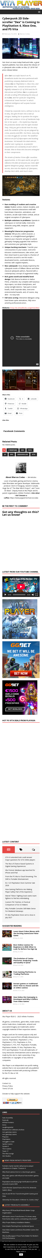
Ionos (4, 1125)
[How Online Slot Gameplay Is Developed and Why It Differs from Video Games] (7, 1002)
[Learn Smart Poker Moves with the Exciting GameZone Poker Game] (7, 936)
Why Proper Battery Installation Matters (16, 1222)
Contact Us (6, 1083)
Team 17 (5, 1151)
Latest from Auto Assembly (17, 1205)
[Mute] (33, 595)
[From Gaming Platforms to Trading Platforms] (7, 976)
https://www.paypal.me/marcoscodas (24, 498)
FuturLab (5, 1120)
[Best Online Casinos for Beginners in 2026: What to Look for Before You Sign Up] (7, 949)
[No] (39, 1250)
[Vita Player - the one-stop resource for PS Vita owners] (21, 8)
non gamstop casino (9, 1132)
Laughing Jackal (7, 1127)
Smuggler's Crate (8, 1142)
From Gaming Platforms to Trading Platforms (24, 973)
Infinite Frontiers (8, 1122)
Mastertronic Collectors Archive (13, 1130)
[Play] (5, 595)
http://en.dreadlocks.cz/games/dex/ (24, 308)
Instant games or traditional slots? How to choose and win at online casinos (25, 985)
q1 (5, 454)
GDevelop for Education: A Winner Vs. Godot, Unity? (20, 1200)
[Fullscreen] (36, 595)
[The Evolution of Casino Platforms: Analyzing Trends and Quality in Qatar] (7, 963)
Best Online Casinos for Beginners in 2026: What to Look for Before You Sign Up (25, 947)
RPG (11, 454)
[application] (21, 586)
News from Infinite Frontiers (17, 1160)
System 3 (5, 1146)
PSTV (30, 450)
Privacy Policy (7, 1086)
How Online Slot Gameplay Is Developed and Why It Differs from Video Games (25, 999)
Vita (33, 454)
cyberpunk (12, 450)
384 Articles (32, 477)
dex (22, 450)
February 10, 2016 (10, 34)
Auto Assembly (7, 1118)
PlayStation (6, 1139)
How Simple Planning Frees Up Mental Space (18, 1226)
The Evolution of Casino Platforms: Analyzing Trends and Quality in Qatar (25, 960)
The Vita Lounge (8, 1153)
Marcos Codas (25, 34)
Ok (21, 1254)
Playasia (5, 1137)
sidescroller (22, 454)
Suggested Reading (12, 926)
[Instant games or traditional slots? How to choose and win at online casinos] (7, 988)
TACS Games (6, 1149)
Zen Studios (6, 1156)
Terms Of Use (7, 1088)
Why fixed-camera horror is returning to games (18, 1172)
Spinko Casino (7, 1144)
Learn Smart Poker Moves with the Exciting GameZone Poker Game (26, 933)
